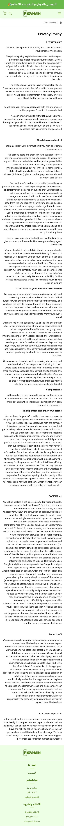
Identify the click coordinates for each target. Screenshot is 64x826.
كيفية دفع (32, 792)
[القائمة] (59, 13)
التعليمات (32, 773)
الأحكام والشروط (32, 812)
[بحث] (10, 13)
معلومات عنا (32, 788)
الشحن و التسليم (32, 797)
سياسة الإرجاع (32, 816)
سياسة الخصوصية (32, 821)
